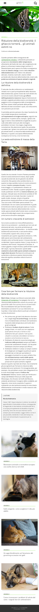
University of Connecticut (10, 300)
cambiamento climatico (9, 60)
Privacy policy (17, 609)
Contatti (23, 609)
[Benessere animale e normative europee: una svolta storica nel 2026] (19, 458)
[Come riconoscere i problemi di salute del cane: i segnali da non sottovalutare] (19, 591)
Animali (4, 37)
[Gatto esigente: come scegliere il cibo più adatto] (19, 502)
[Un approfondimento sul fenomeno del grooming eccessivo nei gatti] (19, 546)
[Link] (19, 171)
